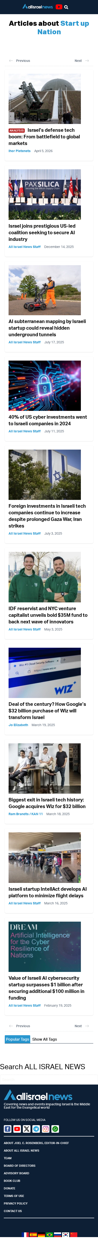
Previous (23, 61)
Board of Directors (19, 1165)
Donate (9, 1188)
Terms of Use (14, 1196)
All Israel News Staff (25, 247)
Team (7, 1158)
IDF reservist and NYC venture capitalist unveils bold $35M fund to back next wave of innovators (48, 615)
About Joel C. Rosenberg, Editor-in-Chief (36, 1143)
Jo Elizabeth (18, 725)
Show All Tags (44, 1039)
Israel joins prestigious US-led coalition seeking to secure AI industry (42, 232)
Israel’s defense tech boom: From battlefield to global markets (44, 136)
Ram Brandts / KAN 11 (26, 814)
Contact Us (13, 1211)
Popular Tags (17, 1039)
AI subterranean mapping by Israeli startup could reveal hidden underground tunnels (47, 327)
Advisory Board (16, 1173)
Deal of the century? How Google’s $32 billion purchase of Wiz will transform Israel (47, 710)
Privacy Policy (16, 1203)
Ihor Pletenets (20, 151)
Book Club (12, 1181)
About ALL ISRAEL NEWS (21, 1150)
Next (78, 61)
